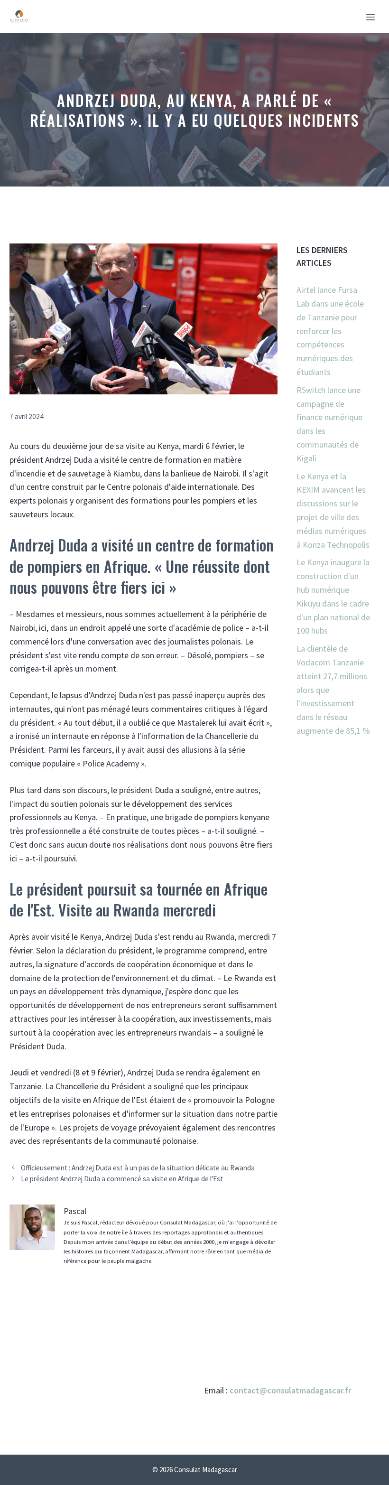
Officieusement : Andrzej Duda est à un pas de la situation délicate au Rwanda (138, 1167)
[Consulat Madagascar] (19, 16)
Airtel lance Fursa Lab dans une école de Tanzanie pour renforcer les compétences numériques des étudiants (330, 330)
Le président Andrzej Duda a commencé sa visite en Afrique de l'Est (122, 1178)
